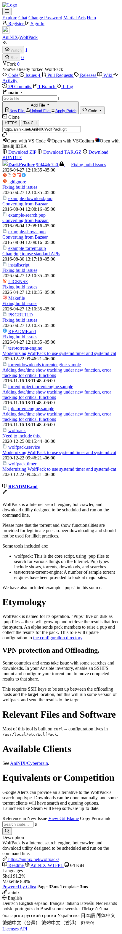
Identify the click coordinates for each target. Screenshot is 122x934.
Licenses (10, 928)
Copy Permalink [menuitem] (95, 818)
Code (13, 75)
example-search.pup (27, 215)
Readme (16, 865)
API (23, 928)
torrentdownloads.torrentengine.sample (44, 364)
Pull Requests (60, 75)
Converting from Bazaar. (25, 203)
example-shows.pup (27, 231)
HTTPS (11, 123)
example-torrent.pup (27, 248)
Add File (42, 108)
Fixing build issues (88, 164)
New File (17, 111)
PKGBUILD (20, 314)
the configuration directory (57, 637)
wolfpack (17, 430)
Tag (67, 86)
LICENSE (18, 281)
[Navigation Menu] (7, 11)
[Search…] (7, 831)
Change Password (45, 17)
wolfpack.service (24, 447)
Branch (47, 86)
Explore (9, 17)
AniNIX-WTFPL (47, 865)
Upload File (40, 111)
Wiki (107, 75)
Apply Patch (65, 111)
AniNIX (10, 37)
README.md (22, 331)
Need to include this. (21, 435)
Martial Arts (74, 17)
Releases (88, 75)
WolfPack (28, 37)
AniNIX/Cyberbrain (29, 763)
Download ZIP (21, 152)
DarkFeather (21, 164)
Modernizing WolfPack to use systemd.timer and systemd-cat (59, 353)
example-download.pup (30, 198)
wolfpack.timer (22, 463)
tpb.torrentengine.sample (31, 408)
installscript (18, 264)
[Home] (9, 4)
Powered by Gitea (19, 886)
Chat (22, 17)
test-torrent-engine (25, 348)
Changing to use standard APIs (31, 253)
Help (91, 17)
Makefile (16, 298)
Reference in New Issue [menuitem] (24, 818)
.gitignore (17, 181)
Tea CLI (30, 123)
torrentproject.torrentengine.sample (40, 386)
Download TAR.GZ (61, 152)
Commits (20, 86)
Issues (32, 75)
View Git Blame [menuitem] (63, 818)
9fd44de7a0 (47, 164)
